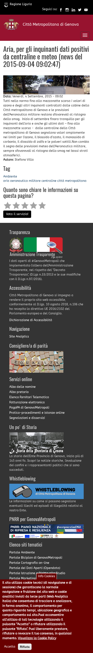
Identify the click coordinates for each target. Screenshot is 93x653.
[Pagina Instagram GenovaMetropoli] (67, 9)
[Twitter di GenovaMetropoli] (79, 9)
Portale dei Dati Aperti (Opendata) (34, 568)
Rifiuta (25, 646)
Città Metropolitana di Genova (51, 24)
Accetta (9, 646)
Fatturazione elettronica (27, 402)
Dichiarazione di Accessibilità (30, 320)
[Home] (11, 25)
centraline (49, 181)
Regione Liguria (21, 4)
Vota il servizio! (17, 214)
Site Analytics (19, 336)
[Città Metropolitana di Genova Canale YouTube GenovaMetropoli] (86, 9)
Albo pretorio (19, 392)
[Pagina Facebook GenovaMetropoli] (61, 9)
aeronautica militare (25, 181)
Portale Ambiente (22, 552)
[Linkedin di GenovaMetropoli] (73, 9)
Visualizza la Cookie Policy (37, 638)
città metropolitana (72, 181)
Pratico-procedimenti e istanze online (37, 413)
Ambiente (10, 176)
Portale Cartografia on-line (29, 563)
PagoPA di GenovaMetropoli (29, 407)
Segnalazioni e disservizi (27, 418)
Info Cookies (46, 576)
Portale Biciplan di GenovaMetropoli (35, 557)
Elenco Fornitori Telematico (29, 397)
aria (6, 181)
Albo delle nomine (22, 387)
